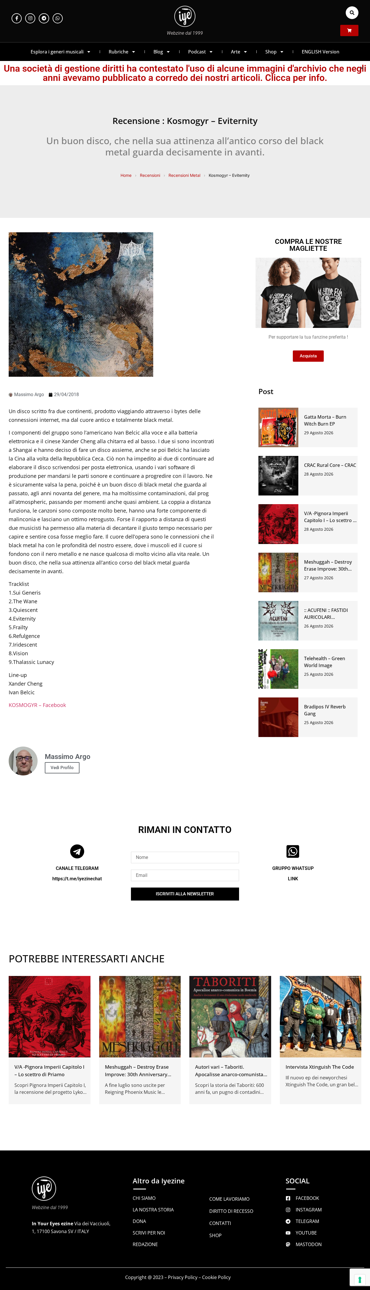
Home (126, 175)
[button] (352, 12)
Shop (271, 52)
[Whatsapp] (58, 18)
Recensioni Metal (184, 175)
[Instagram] (30, 18)
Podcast (197, 52)
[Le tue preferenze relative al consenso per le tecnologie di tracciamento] (359, 1279)
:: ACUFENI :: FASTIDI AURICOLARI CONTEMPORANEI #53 (328, 617)
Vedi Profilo (62, 767)
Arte (235, 52)
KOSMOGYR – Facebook (37, 704)
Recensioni (150, 175)
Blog (158, 52)
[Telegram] (44, 18)
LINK (293, 878)
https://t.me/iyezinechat (77, 878)
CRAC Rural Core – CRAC (330, 465)
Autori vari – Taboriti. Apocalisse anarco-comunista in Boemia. (229, 1074)
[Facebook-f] (17, 18)
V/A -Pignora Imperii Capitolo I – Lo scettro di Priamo (330, 520)
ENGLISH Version (320, 52)
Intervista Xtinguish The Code (320, 1066)
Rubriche (118, 52)
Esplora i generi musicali (57, 52)
